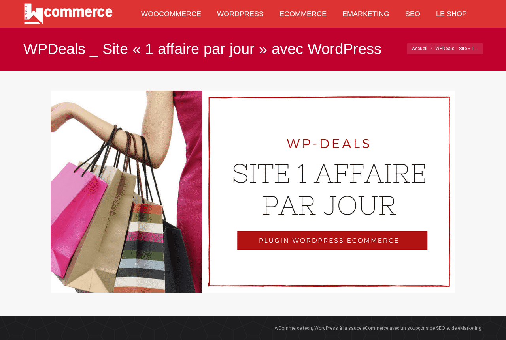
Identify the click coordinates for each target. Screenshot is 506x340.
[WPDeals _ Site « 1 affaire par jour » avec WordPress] (253, 192)
